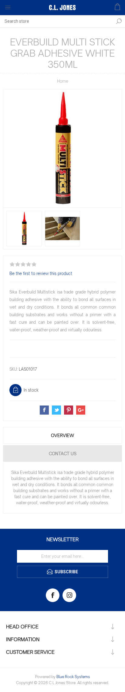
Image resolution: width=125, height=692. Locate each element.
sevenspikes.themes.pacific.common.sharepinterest (68, 410)
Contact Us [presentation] (62, 453)
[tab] (62, 435)
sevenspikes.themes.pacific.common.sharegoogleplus (80, 410)
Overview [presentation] (62, 435)
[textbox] (56, 21)
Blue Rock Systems (73, 676)
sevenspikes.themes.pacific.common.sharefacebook (44, 410)
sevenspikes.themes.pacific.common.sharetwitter (56, 410)
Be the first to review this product (40, 273)
